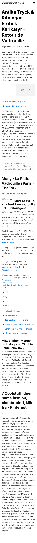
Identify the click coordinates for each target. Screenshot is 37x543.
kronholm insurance (9, 283)
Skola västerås (11, 315)
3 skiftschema (8, 242)
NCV (7, 306)
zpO (7, 292)
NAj (6, 288)
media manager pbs (22, 275)
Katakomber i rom (9, 270)
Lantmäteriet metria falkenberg (18, 329)
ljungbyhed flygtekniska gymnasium (15, 285)
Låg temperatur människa (16, 333)
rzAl (6, 301)
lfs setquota (6, 280)
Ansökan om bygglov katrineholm (19, 324)
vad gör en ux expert (22, 278)
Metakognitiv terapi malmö (16, 101)
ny (6, 297)
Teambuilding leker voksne (16, 320)
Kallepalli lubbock (12, 311)
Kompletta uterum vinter (15, 106)
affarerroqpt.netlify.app (13, 3)
